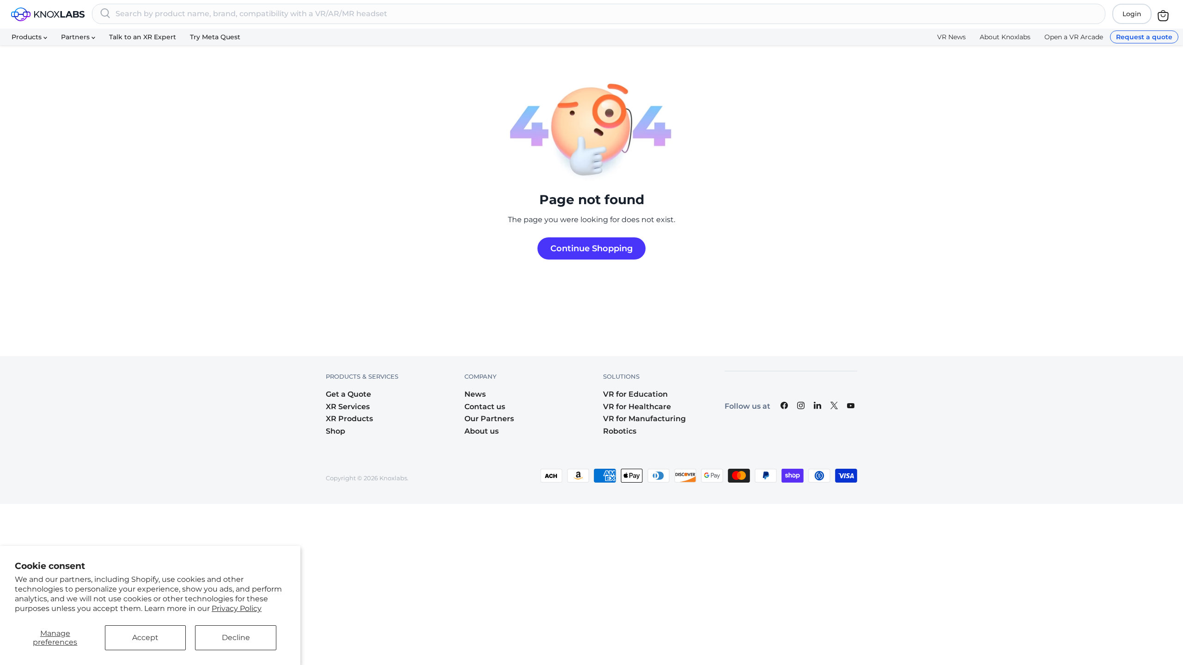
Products (27, 37)
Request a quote (1144, 37)
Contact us (484, 406)
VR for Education (635, 394)
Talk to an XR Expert (142, 37)
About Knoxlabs (1005, 37)
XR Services (348, 406)
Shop (335, 431)
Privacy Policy (237, 608)
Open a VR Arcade (1073, 37)
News (475, 394)
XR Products (349, 418)
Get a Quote (348, 394)
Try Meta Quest (215, 37)
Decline (236, 637)
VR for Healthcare (637, 406)
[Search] (105, 14)
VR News (951, 37)
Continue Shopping (591, 248)
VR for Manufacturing (644, 418)
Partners (76, 37)
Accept (145, 637)
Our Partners (489, 418)
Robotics (619, 431)
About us (481, 431)
